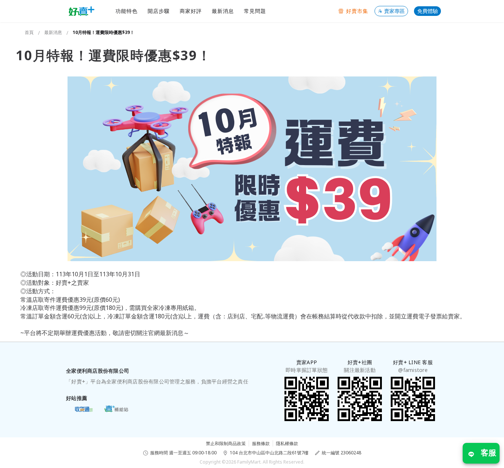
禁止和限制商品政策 (226, 443)
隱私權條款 (287, 443)
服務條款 (261, 443)
